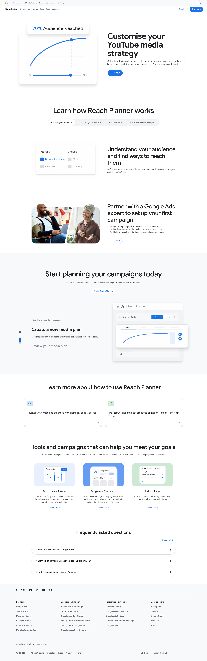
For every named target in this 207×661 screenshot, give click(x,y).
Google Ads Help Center (72, 616)
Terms (78, 653)
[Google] (20, 653)
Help (146, 653)
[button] (103, 549)
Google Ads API (113, 625)
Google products (55, 653)
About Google (37, 653)
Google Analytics (24, 625)
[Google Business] (6, 3)
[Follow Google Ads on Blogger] (30, 590)
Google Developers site (117, 611)
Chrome (154, 611)
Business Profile (23, 621)
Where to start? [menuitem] (20, 3)
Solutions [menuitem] (33, 3)
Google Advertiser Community (75, 630)
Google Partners (113, 607)
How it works (32, 9)
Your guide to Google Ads (73, 625)
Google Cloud (157, 616)
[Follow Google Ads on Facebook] (50, 590)
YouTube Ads (22, 611)
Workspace (156, 607)
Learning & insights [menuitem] (47, 3)
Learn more (54, 507)
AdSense (155, 621)
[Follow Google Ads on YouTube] (44, 590)
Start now (196, 9)
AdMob (154, 625)
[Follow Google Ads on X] (37, 590)
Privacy (69, 653)
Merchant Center (24, 616)
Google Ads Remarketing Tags (120, 621)
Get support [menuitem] (63, 3)
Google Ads (21, 607)
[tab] (61, 122)
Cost (42, 9)
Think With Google (69, 611)
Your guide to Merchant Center (75, 621)
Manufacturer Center (26, 630)
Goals (22, 9)
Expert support (52, 9)
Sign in (182, 9)
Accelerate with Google (72, 607)
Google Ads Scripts (115, 616)
